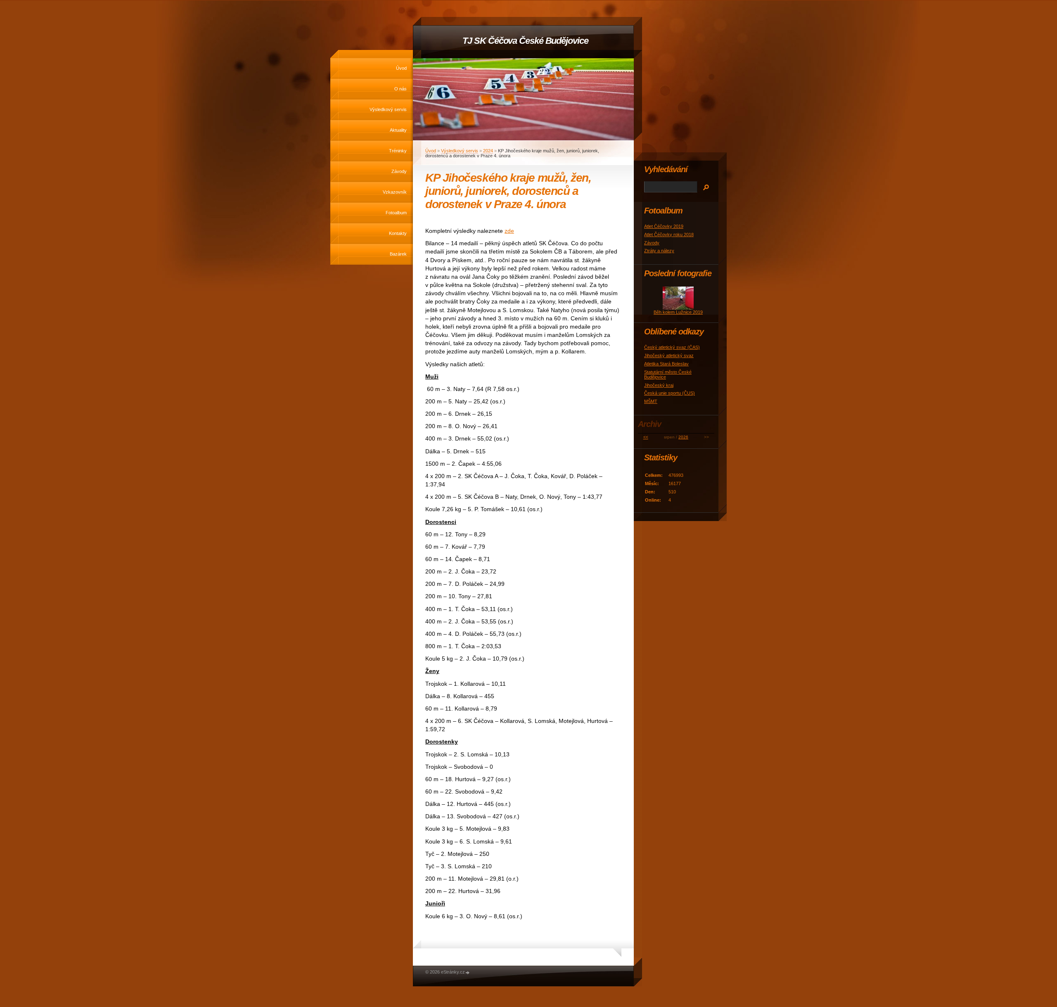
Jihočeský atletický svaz (669, 355)
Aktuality (398, 130)
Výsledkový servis (388, 109)
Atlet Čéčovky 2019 (663, 226)
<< (645, 437)
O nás (400, 88)
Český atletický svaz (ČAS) (672, 347)
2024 (488, 150)
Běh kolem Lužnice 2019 (678, 312)
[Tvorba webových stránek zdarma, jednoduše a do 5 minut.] (468, 972)
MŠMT (650, 401)
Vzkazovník (395, 192)
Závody (399, 171)
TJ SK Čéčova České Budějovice (525, 41)
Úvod (401, 68)
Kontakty (398, 233)
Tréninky (398, 150)
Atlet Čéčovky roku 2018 (669, 234)
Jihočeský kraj (658, 385)
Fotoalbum (396, 212)
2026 (683, 437)
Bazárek (398, 253)
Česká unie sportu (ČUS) (669, 393)
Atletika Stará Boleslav (666, 363)
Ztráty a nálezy (659, 250)
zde (509, 230)
